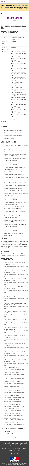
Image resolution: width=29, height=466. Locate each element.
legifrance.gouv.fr (18, 448)
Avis (8, 443)
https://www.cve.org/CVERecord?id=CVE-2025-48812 (14, 374)
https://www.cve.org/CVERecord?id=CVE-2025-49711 (14, 420)
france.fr (10, 450)
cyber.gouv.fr (4, 448)
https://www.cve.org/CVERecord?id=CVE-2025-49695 (14, 379)
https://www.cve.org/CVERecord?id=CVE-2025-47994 (14, 370)
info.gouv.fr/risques (16, 450)
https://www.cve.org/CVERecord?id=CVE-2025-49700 (14, 401)
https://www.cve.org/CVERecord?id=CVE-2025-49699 (14, 397)
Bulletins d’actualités (14, 443)
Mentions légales (23, 443)
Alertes (4, 443)
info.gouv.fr (25, 448)
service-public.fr (11, 448)
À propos (17, 445)
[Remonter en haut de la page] (14, 438)
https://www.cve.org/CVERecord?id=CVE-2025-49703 (14, 411)
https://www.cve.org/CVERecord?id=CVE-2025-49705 (14, 415)
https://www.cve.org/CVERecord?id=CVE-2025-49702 (14, 406)
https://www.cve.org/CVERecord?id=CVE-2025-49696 (14, 383)
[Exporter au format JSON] (3, 13)
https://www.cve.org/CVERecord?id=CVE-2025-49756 (14, 424)
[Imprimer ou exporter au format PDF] (1, 13)
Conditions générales (10, 445)
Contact (21, 445)
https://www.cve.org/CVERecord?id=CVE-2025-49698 (14, 392)
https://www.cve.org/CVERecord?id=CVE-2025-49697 (14, 388)
